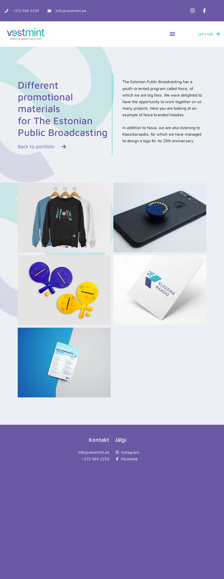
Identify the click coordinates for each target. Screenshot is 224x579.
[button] (172, 34)
